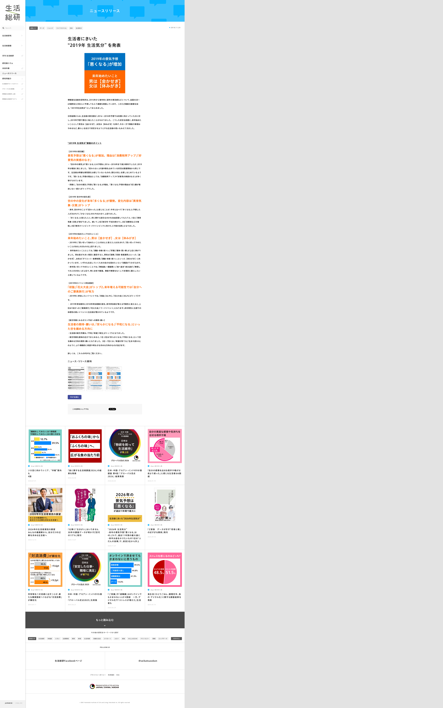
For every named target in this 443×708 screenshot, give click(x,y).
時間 (79, 638)
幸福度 (50, 638)
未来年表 (6, 68)
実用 (73, 638)
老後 (123, 638)
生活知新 (87, 638)
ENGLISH (18, 703)
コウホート (107, 638)
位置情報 (66, 638)
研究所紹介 (6, 78)
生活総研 (41, 638)
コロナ (116, 638)
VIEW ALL (176, 638)
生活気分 (79, 28)
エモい (57, 638)
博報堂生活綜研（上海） (9, 94)
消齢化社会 (97, 638)
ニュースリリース (9, 73)
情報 (154, 638)
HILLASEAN (132, 638)
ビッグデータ (163, 638)
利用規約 (111, 675)
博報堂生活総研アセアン (9, 99)
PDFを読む (74, 397)
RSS (118, 675)
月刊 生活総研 (8, 56)
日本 (71, 28)
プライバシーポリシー (98, 675)
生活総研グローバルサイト (10, 83)
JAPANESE (8, 703)
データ (42, 28)
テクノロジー (145, 638)
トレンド (50, 28)
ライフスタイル (61, 28)
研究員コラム (7, 63)
